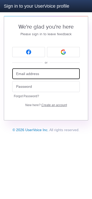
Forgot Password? (26, 96)
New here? (46, 105)
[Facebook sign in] (28, 52)
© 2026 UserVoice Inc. (31, 130)
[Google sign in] (63, 52)
